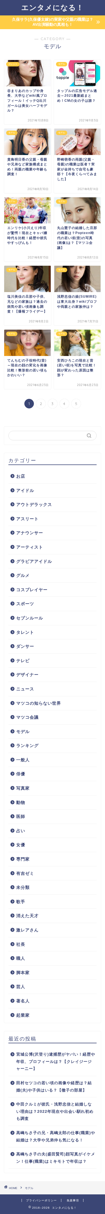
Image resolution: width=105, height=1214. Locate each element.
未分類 (23, 887)
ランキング (27, 745)
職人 (20, 958)
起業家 (23, 1015)
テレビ (23, 660)
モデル (23, 731)
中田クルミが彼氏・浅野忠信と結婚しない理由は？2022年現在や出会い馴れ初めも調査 (55, 1111)
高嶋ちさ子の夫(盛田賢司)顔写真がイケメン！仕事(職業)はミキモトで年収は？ (55, 1158)
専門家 (23, 859)
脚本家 (23, 972)
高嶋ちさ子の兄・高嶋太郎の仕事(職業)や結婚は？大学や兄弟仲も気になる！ (55, 1136)
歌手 (20, 901)
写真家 (23, 788)
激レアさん (27, 930)
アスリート (27, 518)
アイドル (25, 490)
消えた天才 (27, 915)
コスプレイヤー (32, 589)
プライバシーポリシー (41, 1200)
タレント (25, 632)
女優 (20, 844)
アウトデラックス (34, 504)
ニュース (25, 688)
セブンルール (29, 618)
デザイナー (27, 674)
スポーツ (25, 603)
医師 (20, 816)
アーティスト (29, 547)
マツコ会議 (27, 717)
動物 (20, 802)
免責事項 (73, 1200)
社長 (20, 944)
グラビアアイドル (34, 561)
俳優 (20, 773)
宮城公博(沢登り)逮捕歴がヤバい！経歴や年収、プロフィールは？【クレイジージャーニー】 (55, 1061)
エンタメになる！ (52, 7)
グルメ (23, 575)
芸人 (20, 986)
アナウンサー (29, 532)
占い (20, 830)
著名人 (23, 1000)
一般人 (23, 759)
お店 (20, 476)
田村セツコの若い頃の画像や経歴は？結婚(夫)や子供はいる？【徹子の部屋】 (54, 1086)
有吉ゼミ (25, 873)
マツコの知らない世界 (38, 703)
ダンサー (25, 646)
